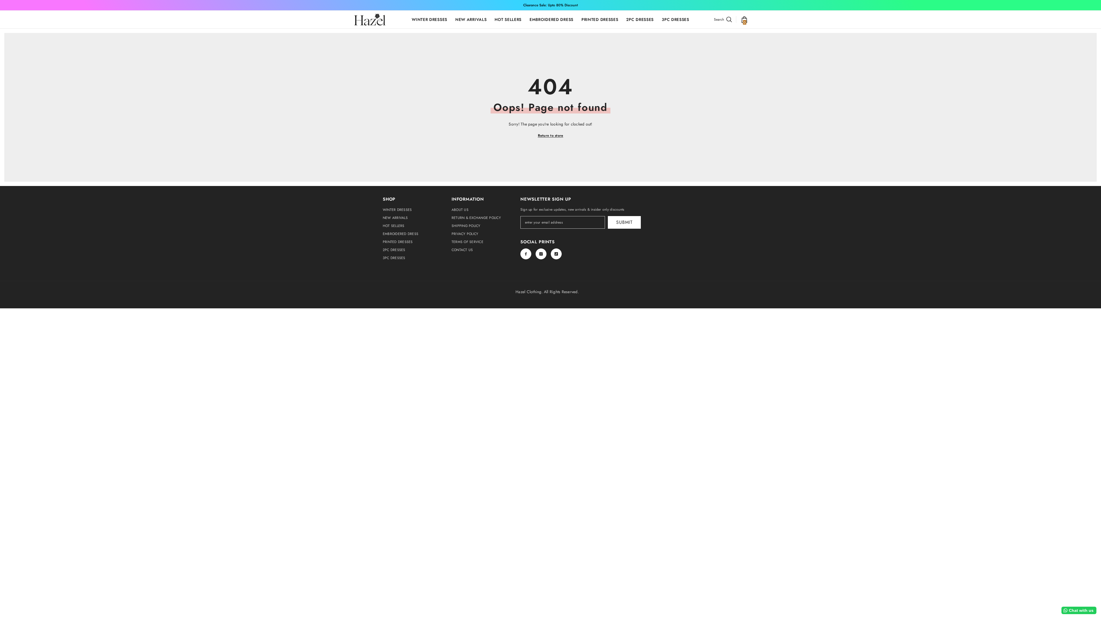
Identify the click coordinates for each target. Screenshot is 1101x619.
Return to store (550, 135)
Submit (624, 222)
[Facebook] (525, 253)
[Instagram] (541, 253)
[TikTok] (556, 253)
